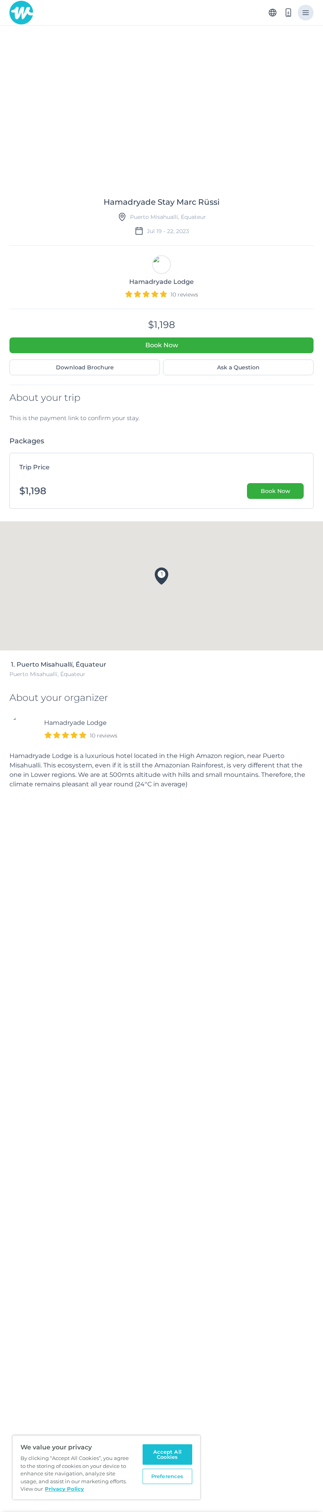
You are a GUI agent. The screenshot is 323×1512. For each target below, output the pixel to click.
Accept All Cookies (167, 1454)
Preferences (167, 1476)
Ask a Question (238, 367)
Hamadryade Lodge (75, 722)
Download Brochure (85, 367)
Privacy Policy (64, 1489)
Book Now (161, 345)
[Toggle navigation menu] (306, 12)
